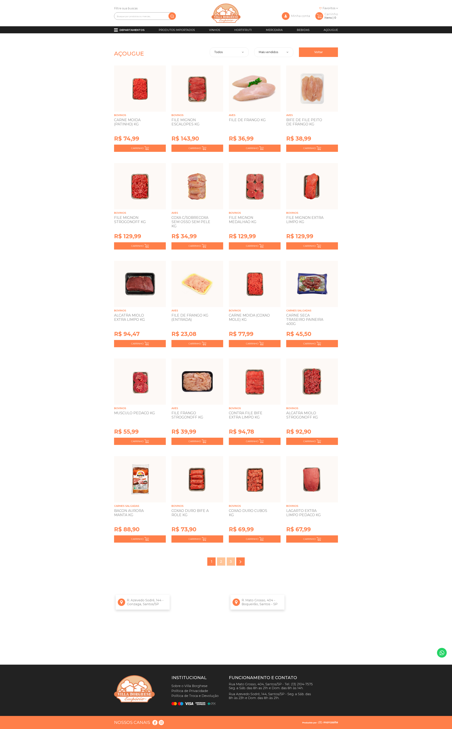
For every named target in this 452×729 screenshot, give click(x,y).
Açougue (331, 30)
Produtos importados (177, 30)
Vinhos (214, 30)
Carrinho (137, 148)
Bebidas (303, 30)
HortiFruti (243, 30)
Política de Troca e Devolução (195, 696)
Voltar (318, 52)
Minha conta (300, 16)
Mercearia (274, 30)
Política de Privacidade (189, 691)
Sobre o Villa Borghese (189, 686)
